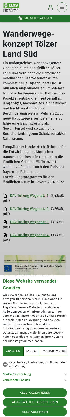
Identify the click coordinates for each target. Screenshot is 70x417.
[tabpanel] (35, 370)
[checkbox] (35, 364)
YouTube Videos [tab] (54, 351)
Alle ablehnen (35, 412)
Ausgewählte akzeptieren (35, 402)
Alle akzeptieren (35, 392)
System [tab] (31, 351)
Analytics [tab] (13, 351)
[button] (35, 374)
